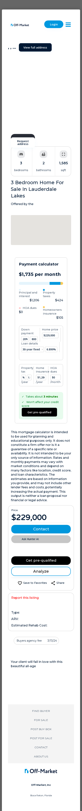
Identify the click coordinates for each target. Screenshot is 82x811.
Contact (41, 529)
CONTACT (41, 747)
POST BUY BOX (41, 729)
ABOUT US (41, 756)
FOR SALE (41, 720)
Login (54, 24)
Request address (23, 142)
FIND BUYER (41, 711)
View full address (35, 47)
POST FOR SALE (41, 738)
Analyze (41, 571)
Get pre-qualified (39, 412)
